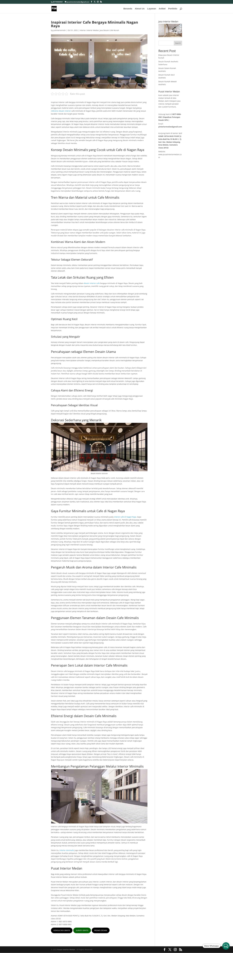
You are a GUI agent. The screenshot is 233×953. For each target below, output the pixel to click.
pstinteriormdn (59, 30)
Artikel (162, 9)
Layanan (151, 9)
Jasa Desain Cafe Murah (109, 30)
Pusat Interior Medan (66, 949)
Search (178, 43)
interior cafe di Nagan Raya (125, 517)
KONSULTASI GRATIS (62, 930)
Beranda (127, 9)
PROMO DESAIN (100, 930)
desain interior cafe (92, 283)
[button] (226, 946)
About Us (140, 9)
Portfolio (172, 9)
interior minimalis (66, 850)
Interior (83, 30)
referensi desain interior (61, 111)
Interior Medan (93, 30)
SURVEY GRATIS (82, 930)
